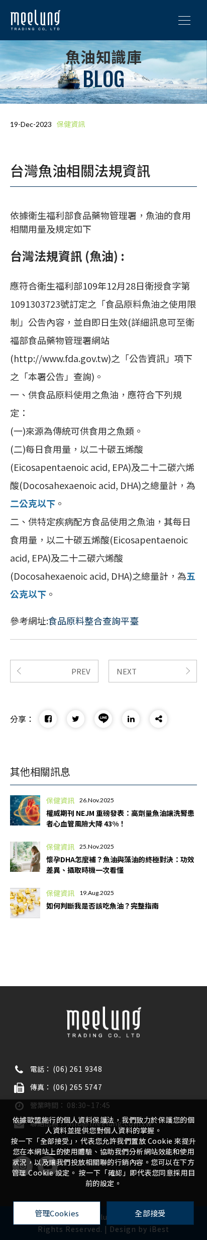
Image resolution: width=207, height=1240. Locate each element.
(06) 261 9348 (77, 1069)
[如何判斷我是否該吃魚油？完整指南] (25, 903)
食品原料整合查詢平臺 (93, 620)
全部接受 (150, 1213)
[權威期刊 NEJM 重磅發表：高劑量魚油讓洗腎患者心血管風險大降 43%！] (25, 810)
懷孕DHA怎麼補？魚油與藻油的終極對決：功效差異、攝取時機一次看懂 (120, 864)
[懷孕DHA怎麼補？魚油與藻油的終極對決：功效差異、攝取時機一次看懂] (25, 857)
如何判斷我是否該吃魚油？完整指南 (102, 906)
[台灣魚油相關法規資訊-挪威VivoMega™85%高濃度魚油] (48, 719)
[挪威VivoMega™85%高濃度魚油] (35, 20)
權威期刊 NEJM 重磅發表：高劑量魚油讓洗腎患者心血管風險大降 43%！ (120, 818)
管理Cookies (57, 1213)
